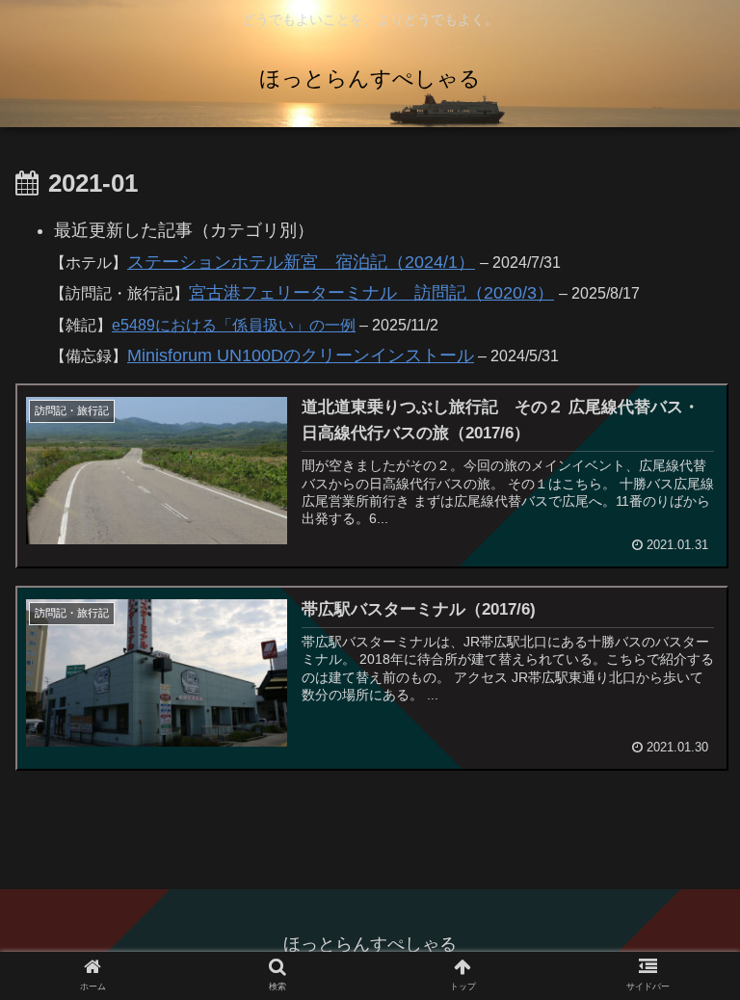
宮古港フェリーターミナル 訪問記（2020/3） (371, 293)
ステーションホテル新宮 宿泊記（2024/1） (301, 262)
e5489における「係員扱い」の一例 (234, 325)
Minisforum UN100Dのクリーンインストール (300, 355)
